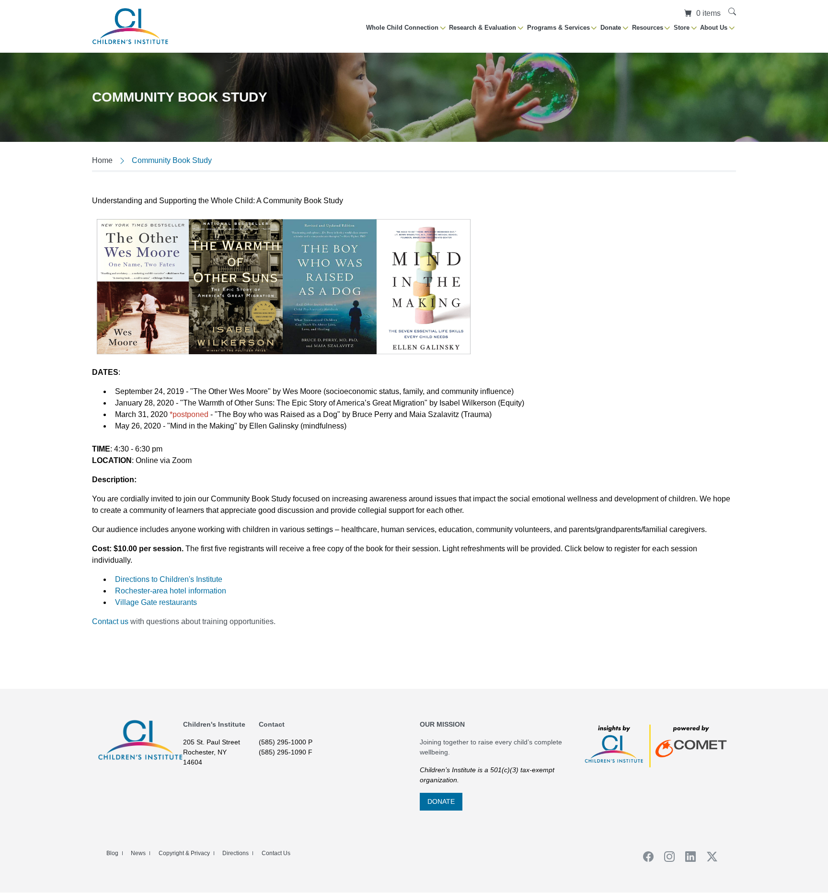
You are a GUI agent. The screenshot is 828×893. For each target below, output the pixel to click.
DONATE (441, 801)
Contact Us (276, 853)
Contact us (110, 621)
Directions (235, 853)
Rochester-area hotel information (170, 591)
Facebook (645, 856)
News (138, 853)
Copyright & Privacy (184, 853)
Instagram (666, 856)
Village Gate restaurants (156, 602)
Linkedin (687, 856)
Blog (112, 853)
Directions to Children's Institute (168, 579)
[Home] (130, 26)
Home (102, 160)
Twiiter (708, 856)
